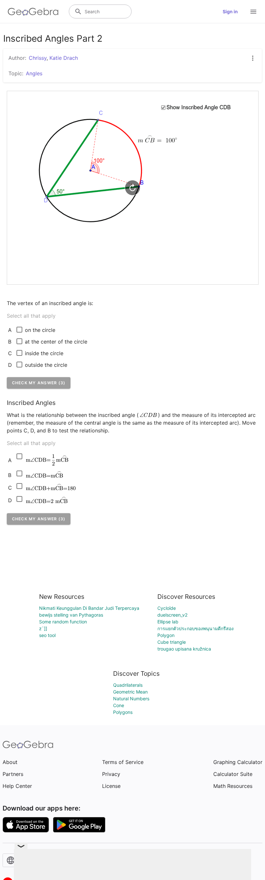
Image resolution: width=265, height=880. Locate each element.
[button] (39, 382)
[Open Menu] (253, 12)
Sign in (230, 11)
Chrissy (38, 58)
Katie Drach (63, 58)
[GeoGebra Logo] (33, 12)
